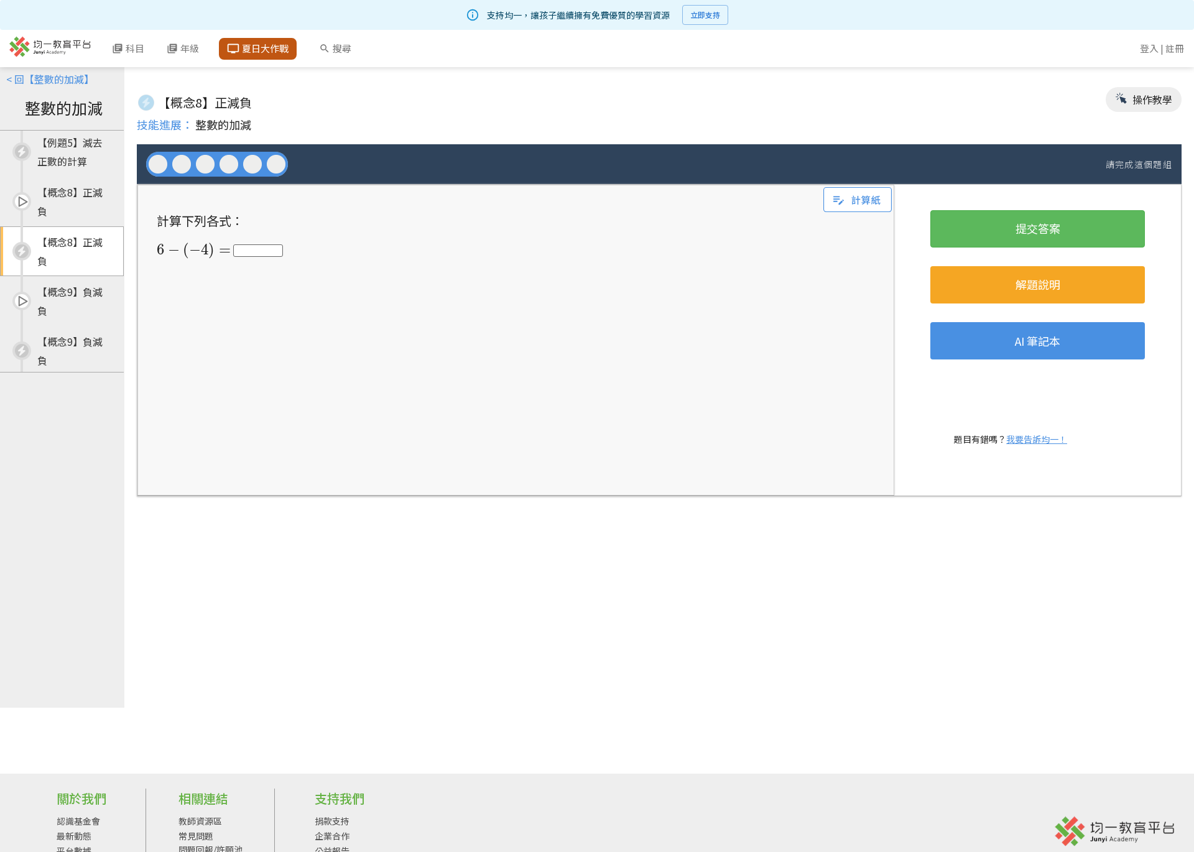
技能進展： (165, 124)
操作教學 (1151, 99)
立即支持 (705, 14)
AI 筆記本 (1037, 341)
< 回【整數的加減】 (50, 79)
